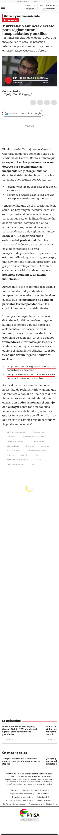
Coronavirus (38, 432)
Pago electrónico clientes (21, 794)
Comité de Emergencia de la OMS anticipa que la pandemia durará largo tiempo (30, 196)
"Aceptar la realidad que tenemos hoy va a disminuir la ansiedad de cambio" (31, 376)
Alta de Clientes (42, 794)
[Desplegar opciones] (51, 80)
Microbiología (13, 446)
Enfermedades (37, 441)
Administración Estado (37, 450)
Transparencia (35, 804)
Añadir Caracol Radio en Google (25, 113)
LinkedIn (47, 102)
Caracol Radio (14, 7)
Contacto (14, 790)
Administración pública (17, 460)
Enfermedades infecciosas (33, 437)
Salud (37, 455)
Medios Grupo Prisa (29, 820)
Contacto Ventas (29, 790)
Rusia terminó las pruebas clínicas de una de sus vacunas (32, 188)
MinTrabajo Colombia (16, 432)
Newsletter (44, 790)
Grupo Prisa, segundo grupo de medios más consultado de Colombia (31, 368)
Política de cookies (45, 800)
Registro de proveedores (23, 797)
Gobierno (30, 446)
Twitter (40, 102)
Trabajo (10, 455)
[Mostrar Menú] (3, 7)
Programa (30, 8)
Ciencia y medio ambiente (22, 16)
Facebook (33, 102)
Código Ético (51, 804)
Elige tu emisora (48, 9)
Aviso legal (42, 797)
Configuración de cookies (13, 804)
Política (38, 460)
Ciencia (34, 464)
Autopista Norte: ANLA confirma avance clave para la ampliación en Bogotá (21, 761)
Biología (24, 455)
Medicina (45, 446)
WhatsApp (54, 102)
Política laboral (13, 450)
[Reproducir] (8, 80)
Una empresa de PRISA (29, 813)
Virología (11, 437)
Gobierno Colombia (15, 441)
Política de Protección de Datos (19, 800)
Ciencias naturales (15, 464)
